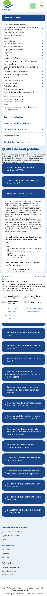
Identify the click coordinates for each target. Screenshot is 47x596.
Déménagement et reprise (16, 72)
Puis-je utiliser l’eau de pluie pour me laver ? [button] (24, 359)
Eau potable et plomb (13, 47)
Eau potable (6, 550)
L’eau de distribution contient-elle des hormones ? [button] (24, 498)
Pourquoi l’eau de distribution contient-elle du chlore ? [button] (20, 446)
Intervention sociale (13, 35)
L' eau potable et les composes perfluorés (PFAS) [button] (21, 168)
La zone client (10, 64)
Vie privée (30, 593)
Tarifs (6, 77)
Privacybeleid (40, 276)
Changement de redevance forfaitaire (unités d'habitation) (21, 28)
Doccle (7, 38)
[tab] (23, 168)
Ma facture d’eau (11, 58)
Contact (4, 539)
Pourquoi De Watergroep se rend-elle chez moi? (20, 107)
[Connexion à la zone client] (33, 6)
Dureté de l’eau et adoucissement (19, 92)
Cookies (40, 593)
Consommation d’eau (13, 89)
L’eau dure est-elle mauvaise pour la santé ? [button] (23, 333)
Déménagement (7, 575)
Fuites (6, 55)
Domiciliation (10, 41)
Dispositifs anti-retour (14, 80)
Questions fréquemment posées (15, 24)
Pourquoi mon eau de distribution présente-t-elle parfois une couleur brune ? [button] (23, 390)
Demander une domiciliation (11, 567)
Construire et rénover (9, 571)
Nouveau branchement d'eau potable (20, 61)
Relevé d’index (10, 86)
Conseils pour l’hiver (11, 110)
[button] (7, 276)
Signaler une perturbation (11, 536)
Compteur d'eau (11, 83)
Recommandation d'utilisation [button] (20, 193)
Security (9, 593)
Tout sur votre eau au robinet (14, 99)
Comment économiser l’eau (13, 102)
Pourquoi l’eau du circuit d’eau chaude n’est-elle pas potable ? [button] (24, 404)
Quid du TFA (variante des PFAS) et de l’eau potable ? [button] (24, 181)
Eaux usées (6, 553)
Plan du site (19, 593)
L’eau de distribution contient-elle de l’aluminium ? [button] (23, 485)
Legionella (8, 52)
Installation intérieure (14, 32)
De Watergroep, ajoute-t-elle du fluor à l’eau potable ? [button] (24, 511)
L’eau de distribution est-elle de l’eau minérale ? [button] (23, 346)
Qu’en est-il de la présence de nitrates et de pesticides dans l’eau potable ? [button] (24, 472)
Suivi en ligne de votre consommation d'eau (21, 68)
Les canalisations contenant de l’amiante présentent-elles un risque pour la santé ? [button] (23, 374)
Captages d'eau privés (14, 49)
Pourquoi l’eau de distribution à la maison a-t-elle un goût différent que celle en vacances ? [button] (24, 432)
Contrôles (5, 557)
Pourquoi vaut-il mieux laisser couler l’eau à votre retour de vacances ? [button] (24, 417)
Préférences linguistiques (15, 75)
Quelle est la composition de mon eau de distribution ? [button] (24, 459)
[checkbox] (4, 297)
